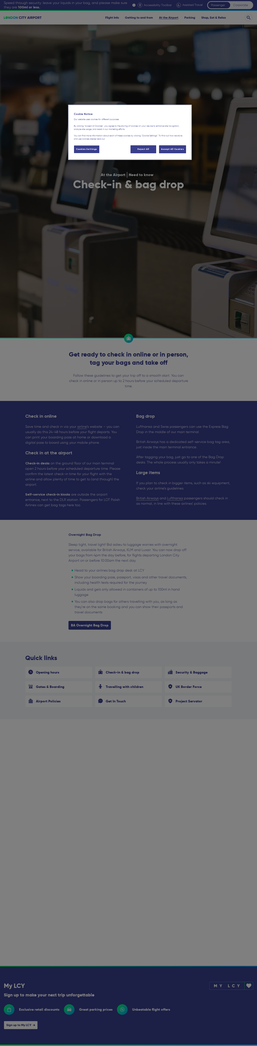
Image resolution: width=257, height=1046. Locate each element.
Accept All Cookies (172, 149)
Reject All (143, 149)
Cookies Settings (86, 149)
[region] (130, 132)
